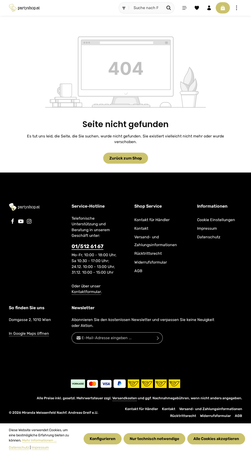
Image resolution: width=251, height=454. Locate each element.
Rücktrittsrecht (148, 253)
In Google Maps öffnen (29, 333)
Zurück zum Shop (125, 158)
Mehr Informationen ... (39, 440)
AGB (138, 270)
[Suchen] (169, 7)
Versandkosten (124, 398)
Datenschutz (208, 237)
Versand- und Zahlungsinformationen (155, 241)
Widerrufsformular (150, 262)
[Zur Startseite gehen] (24, 8)
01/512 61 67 (87, 246)
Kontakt (141, 228)
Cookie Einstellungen (216, 219)
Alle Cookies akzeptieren (216, 438)
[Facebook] (13, 222)
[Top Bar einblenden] (236, 7)
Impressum (207, 228)
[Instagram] (29, 222)
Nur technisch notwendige (154, 438)
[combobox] (146, 7)
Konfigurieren (102, 438)
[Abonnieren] (158, 338)
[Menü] (184, 7)
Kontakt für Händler (152, 219)
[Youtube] (21, 222)
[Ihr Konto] (209, 7)
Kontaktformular (86, 291)
